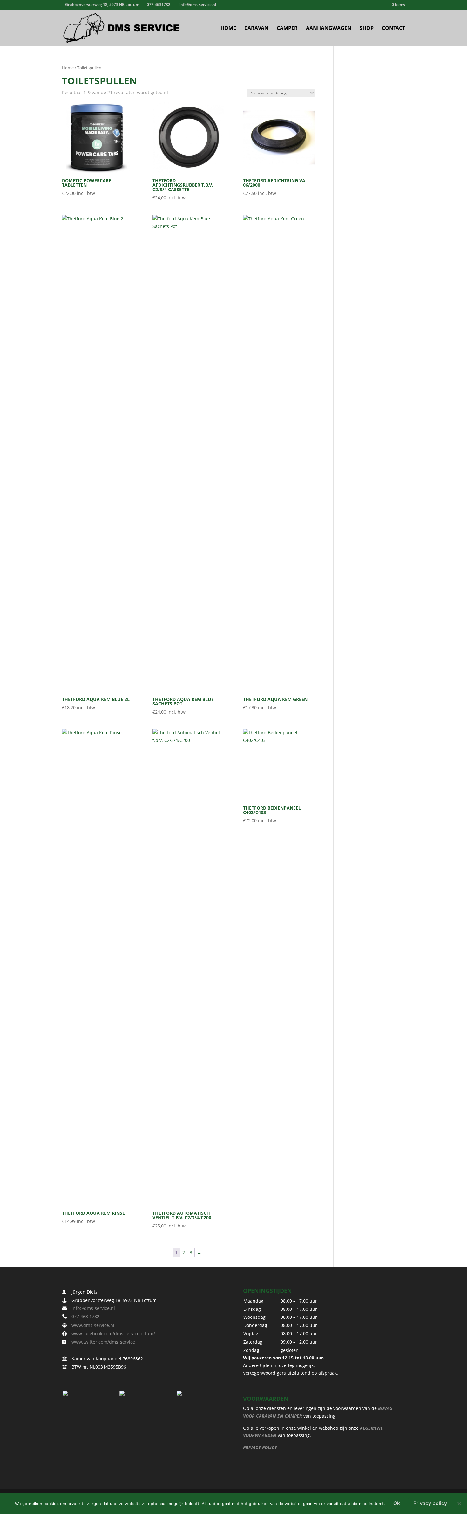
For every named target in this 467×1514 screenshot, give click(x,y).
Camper (287, 28)
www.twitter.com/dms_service (101, 1342)
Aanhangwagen (328, 28)
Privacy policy (430, 1503)
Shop (367, 28)
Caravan (256, 28)
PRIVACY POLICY (260, 1447)
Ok (396, 1503)
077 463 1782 (83, 1316)
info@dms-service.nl (91, 1308)
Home (228, 28)
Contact (393, 28)
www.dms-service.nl (91, 1325)
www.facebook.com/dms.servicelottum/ (111, 1334)
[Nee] (459, 1503)
